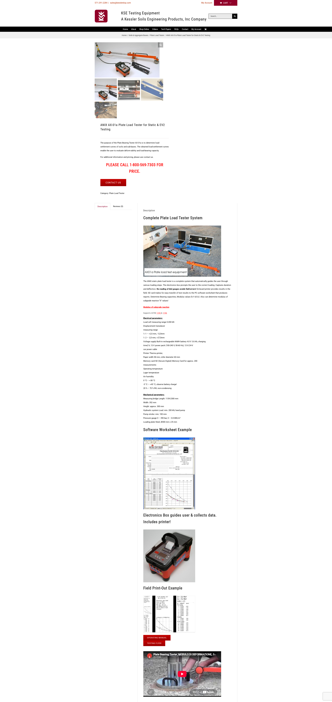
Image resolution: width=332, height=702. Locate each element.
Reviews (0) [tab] (118, 206)
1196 (165, 313)
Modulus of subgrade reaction (156, 307)
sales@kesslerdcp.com (120, 3)
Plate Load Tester (116, 193)
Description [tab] (103, 206)
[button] (160, 44)
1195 (159, 313)
